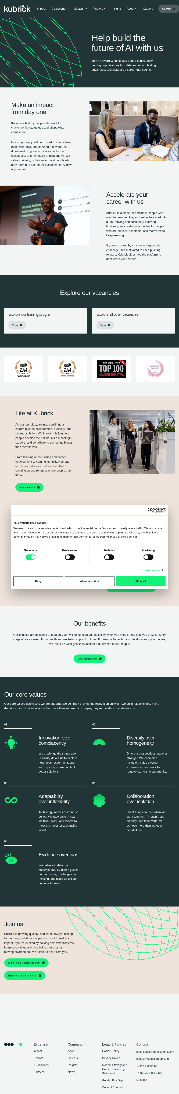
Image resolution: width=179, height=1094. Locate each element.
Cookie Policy (110, 1051)
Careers (148, 8)
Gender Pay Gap (112, 1080)
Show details (151, 570)
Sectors (79, 8)
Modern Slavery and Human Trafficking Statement (114, 1069)
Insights (116, 8)
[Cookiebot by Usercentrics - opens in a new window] (150, 510)
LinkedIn (141, 1079)
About (130, 8)
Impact (41, 8)
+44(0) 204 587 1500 (149, 1072)
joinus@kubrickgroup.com (152, 1058)
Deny (38, 581)
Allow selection (89, 581)
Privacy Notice (111, 1058)
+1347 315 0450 (146, 1065)
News (71, 1072)
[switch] (70, 557)
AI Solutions (41, 1065)
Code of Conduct (112, 1087)
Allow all (140, 581)
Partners (97, 8)
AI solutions (58, 8)
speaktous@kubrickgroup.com (155, 1051)
